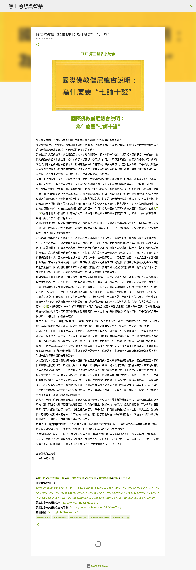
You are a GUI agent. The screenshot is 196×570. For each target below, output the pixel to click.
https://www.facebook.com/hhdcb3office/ (95, 507)
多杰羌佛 (91, 478)
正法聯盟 (125, 478)
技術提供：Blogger (99, 566)
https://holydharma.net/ (63, 512)
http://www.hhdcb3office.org (80, 502)
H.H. (98, 54)
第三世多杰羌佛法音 (120, 518)
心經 (45, 306)
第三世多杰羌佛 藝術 (78, 518)
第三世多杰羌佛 (75, 478)
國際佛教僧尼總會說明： (98, 119)
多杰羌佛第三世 (43, 518)
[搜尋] (47, 6)
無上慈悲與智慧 (26, 6)
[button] (38, 45)
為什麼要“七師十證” (98, 127)
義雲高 (41, 478)
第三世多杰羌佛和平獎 (99, 518)
